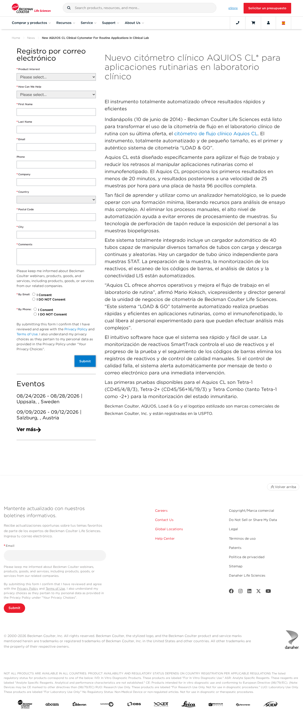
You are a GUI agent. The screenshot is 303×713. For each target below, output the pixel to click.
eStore (233, 8)
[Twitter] (258, 592)
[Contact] (237, 23)
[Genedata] (106, 705)
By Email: (23, 294)
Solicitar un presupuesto (267, 8)
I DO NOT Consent (51, 299)
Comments (24, 244)
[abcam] (52, 705)
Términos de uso (242, 538)
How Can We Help (29, 86)
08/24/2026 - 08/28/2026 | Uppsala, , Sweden (49, 398)
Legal (233, 529)
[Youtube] (268, 592)
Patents (235, 548)
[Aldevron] (79, 705)
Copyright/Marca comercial (251, 510)
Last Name (24, 121)
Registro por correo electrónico (51, 54)
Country (23, 191)
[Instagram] (240, 592)
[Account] (268, 23)
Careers (161, 510)
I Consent (44, 295)
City (20, 227)
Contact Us (164, 520)
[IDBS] (134, 705)
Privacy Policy (75, 329)
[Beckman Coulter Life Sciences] (31, 8)
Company (24, 174)
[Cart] (253, 23)
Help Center (165, 538)
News (31, 38)
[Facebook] (231, 592)
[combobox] (139, 8)
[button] (69, 8)
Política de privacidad (246, 557)
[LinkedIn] (249, 592)
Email (21, 139)
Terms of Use (27, 334)
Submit (85, 361)
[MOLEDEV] (215, 705)
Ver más (26, 429)
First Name (25, 104)
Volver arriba (285, 487)
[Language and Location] (283, 23)
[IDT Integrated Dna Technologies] (161, 705)
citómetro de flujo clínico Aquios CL (216, 133)
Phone (21, 156)
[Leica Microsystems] (188, 705)
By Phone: (24, 309)
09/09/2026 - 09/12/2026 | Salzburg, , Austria (49, 415)
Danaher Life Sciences (247, 575)
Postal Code (25, 209)
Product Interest (28, 69)
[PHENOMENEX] (243, 705)
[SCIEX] (270, 705)
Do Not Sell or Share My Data (253, 520)
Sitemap (235, 566)
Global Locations (169, 529)
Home (16, 38)
